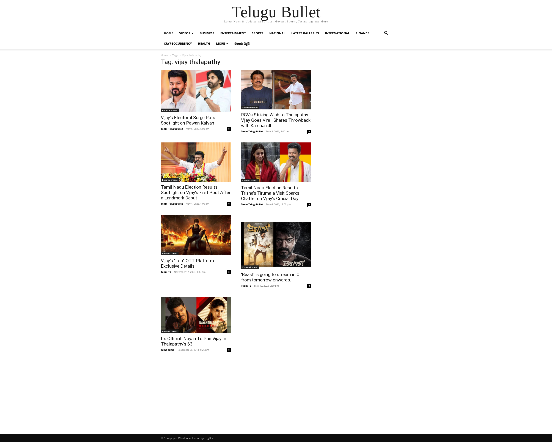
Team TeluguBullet (172, 128)
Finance (362, 33)
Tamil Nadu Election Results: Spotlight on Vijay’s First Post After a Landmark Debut (196, 192)
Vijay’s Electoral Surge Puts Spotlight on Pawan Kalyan (188, 120)
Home (168, 33)
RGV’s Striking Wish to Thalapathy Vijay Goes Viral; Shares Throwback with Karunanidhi (275, 120)
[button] (386, 34)
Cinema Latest (249, 180)
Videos (184, 33)
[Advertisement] (276, 402)
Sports (257, 33)
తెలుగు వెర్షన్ (242, 43)
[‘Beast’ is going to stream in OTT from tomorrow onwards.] (276, 242)
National (277, 33)
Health (204, 43)
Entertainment (233, 33)
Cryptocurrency (178, 43)
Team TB (166, 271)
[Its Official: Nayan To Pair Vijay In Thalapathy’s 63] (196, 315)
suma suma (167, 349)
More (220, 43)
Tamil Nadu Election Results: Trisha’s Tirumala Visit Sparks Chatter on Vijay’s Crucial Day (270, 193)
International (337, 33)
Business (207, 33)
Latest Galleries (305, 33)
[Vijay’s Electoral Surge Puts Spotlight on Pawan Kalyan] (196, 91)
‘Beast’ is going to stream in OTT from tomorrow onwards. (273, 277)
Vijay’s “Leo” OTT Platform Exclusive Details (187, 263)
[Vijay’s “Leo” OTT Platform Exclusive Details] (196, 235)
